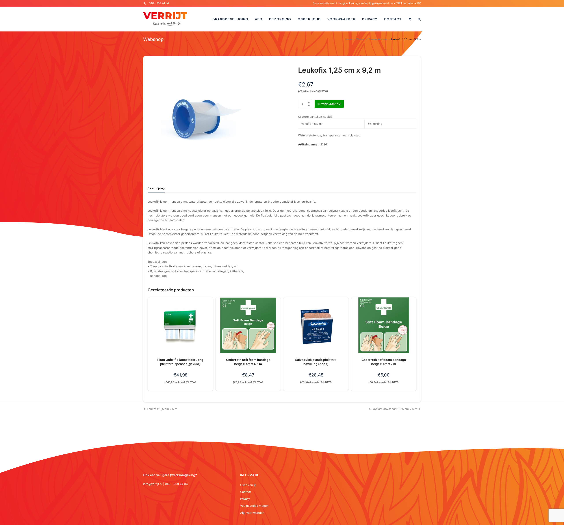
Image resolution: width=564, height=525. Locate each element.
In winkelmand (329, 103)
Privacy (245, 499)
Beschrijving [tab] (156, 188)
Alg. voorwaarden (252, 512)
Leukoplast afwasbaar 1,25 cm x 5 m (392, 409)
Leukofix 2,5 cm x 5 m (162, 409)
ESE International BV (408, 3)
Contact (245, 492)
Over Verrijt (248, 485)
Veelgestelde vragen (254, 505)
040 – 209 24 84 (159, 3)
